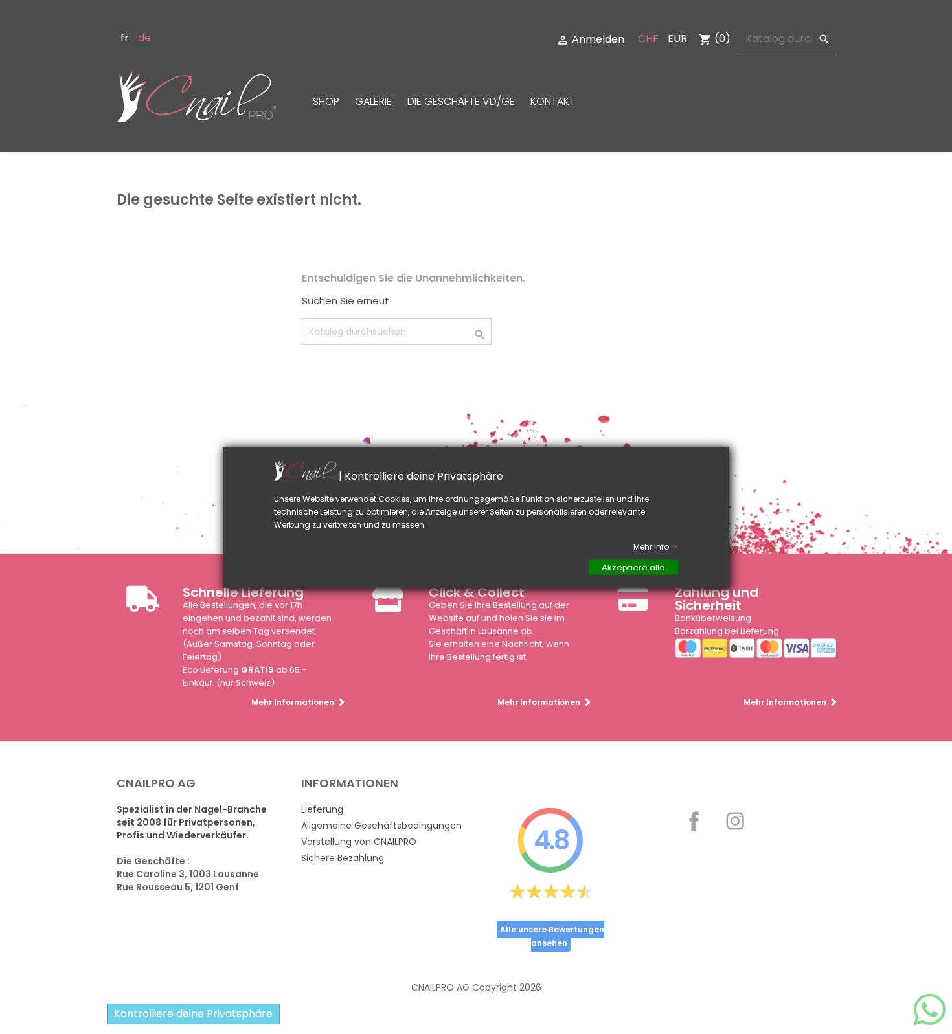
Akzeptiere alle (633, 567)
